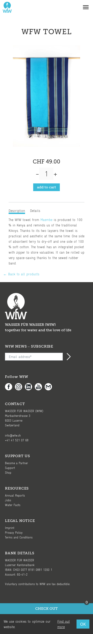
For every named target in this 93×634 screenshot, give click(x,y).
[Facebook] (10, 386)
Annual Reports (15, 495)
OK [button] (83, 624)
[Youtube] (40, 386)
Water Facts (12, 505)
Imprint (9, 528)
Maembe (46, 219)
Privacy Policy (14, 532)
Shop (8, 472)
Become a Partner (16, 463)
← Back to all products (21, 274)
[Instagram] (20, 386)
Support (10, 468)
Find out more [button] (63, 624)
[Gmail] (50, 386)
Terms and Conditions (19, 537)
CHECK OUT (61, 607)
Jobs (8, 500)
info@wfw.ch (13, 435)
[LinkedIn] (30, 386)
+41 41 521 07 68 (16, 440)
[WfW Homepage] (6, 7)
